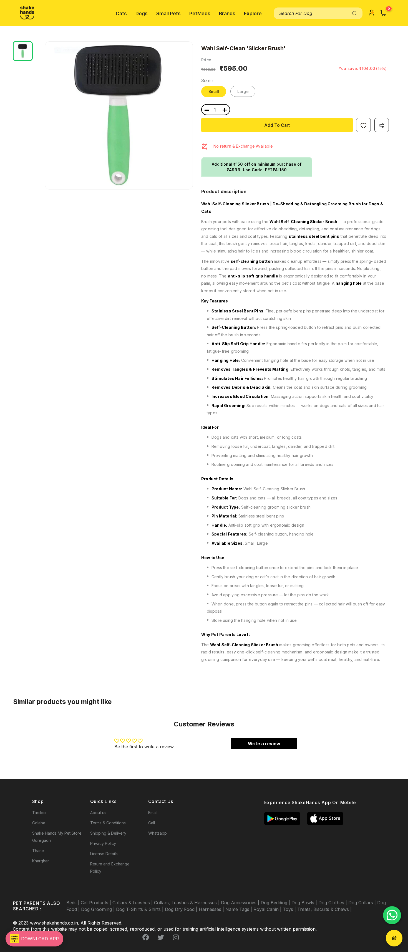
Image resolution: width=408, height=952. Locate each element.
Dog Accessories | (241, 902)
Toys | (290, 909)
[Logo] (27, 12)
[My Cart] (383, 13)
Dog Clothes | (333, 902)
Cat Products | (96, 902)
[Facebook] (146, 937)
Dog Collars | (362, 902)
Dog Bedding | (276, 902)
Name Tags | (239, 909)
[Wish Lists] (363, 125)
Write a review (264, 743)
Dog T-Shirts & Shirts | (140, 909)
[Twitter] (161, 937)
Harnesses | (212, 909)
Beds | (73, 902)
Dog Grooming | (98, 909)
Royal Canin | (268, 909)
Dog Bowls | (304, 902)
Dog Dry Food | (182, 909)
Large (243, 91)
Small (213, 91)
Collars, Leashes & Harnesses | (187, 902)
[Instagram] (176, 937)
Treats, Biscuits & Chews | (324, 909)
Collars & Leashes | (133, 902)
